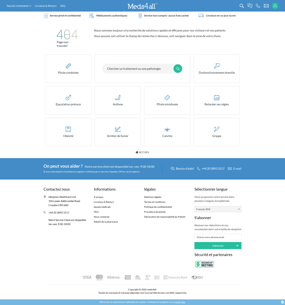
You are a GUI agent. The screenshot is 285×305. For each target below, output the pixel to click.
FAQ (62, 5)
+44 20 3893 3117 (58, 212)
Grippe (216, 136)
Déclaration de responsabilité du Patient (164, 216)
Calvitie (167, 136)
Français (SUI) (203, 209)
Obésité (68, 136)
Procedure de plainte (155, 211)
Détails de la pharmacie (106, 221)
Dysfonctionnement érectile (217, 72)
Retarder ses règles (217, 104)
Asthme (118, 104)
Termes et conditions (154, 201)
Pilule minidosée (167, 104)
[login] (275, 6)
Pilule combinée (68, 72)
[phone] (258, 5)
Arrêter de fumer (117, 136)
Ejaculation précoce (68, 104)
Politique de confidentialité (158, 206)
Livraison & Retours (46, 5)
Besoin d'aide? (185, 168)
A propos (98, 197)
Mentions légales (152, 197)
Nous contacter (102, 216)
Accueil (144, 152)
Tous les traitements (18, 5)
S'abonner (218, 245)
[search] (242, 6)
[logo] (142, 5)
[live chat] (250, 6)
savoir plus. (180, 302)
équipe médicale (102, 206)
